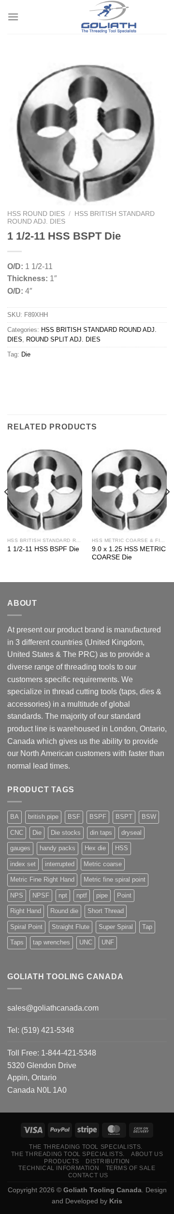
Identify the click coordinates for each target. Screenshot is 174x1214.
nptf (81, 895)
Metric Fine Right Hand (42, 879)
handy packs (57, 848)
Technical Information (58, 1168)
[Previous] (7, 511)
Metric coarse (103, 864)
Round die (64, 910)
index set (23, 864)
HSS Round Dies (36, 213)
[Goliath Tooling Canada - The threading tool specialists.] (109, 17)
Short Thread (105, 910)
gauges (20, 848)
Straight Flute (70, 926)
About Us (147, 1154)
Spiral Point (26, 926)
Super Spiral (116, 926)
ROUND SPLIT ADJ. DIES (63, 339)
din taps (101, 832)
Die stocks (66, 832)
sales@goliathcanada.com (53, 1008)
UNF (108, 942)
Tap (147, 926)
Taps (17, 942)
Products (61, 1161)
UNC (85, 942)
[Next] (167, 511)
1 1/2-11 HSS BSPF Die (43, 549)
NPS (16, 895)
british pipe (43, 816)
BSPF (97, 816)
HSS (121, 848)
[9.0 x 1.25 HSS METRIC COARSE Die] (129, 487)
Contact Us (88, 1175)
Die (25, 354)
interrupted (59, 864)
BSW (149, 816)
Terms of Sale (131, 1168)
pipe (102, 895)
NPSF (40, 895)
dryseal (131, 832)
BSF (74, 816)
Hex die (95, 848)
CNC (16, 832)
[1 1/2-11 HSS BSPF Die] (44, 487)
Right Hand (25, 910)
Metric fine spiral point (114, 879)
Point (124, 895)
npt (62, 895)
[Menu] (13, 17)
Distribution (108, 1161)
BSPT (124, 816)
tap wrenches (51, 942)
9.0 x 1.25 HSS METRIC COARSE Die (129, 553)
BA (14, 816)
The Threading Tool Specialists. (86, 1146)
